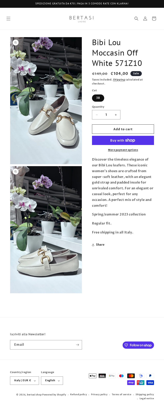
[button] (8, 18)
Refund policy (78, 394)
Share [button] (100, 245)
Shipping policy (145, 394)
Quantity (98, 107)
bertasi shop (34, 394)
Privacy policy (99, 394)
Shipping (119, 79)
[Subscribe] (77, 344)
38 (98, 98)
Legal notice (147, 398)
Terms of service (121, 394)
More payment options (123, 150)
